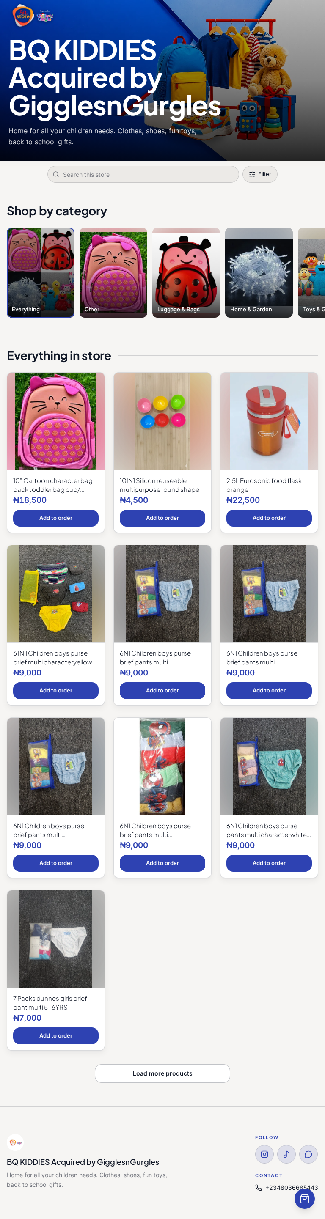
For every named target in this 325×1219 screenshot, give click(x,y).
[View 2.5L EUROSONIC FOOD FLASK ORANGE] (269, 421)
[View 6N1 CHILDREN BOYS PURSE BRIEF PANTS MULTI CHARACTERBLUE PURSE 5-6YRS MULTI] (56, 766)
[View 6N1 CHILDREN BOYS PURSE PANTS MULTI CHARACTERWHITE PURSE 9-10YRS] (269, 766)
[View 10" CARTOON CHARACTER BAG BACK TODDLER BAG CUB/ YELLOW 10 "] (56, 421)
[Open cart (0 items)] (305, 1199)
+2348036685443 (291, 1187)
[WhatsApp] (308, 1154)
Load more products (163, 1073)
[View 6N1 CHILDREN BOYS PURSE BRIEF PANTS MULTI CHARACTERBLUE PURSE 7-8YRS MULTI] (162, 766)
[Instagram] (264, 1154)
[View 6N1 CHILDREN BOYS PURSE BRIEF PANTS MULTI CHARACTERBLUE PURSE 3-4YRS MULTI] (269, 594)
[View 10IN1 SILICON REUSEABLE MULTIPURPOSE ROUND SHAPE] (162, 421)
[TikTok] (286, 1154)
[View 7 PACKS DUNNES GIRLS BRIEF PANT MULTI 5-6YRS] (56, 939)
